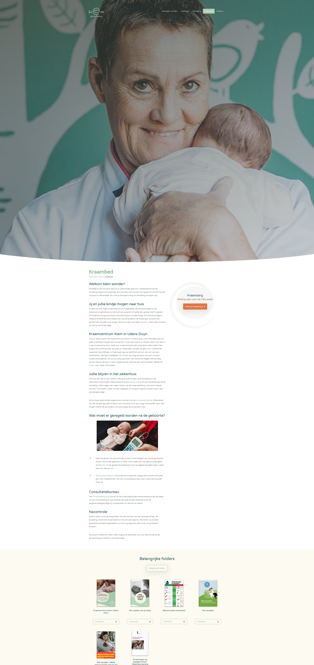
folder (92, 365)
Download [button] (167, 621)
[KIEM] (96, 12)
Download (99, 622)
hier (104, 465)
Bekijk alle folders (157, 568)
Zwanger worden (170, 11)
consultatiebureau (101, 496)
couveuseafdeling (144, 400)
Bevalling (197, 11)
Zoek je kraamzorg (194, 306)
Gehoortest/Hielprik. (105, 475)
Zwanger (185, 11)
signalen (144, 322)
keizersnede (135, 382)
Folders (219, 11)
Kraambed (209, 11)
